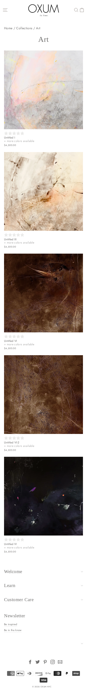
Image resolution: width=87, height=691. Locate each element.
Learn (10, 585)
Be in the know (13, 630)
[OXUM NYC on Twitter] (37, 662)
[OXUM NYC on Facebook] (30, 662)
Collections (24, 28)
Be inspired (10, 624)
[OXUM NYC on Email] (60, 662)
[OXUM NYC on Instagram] (52, 662)
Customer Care (19, 599)
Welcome (13, 571)
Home (8, 28)
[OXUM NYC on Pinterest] (45, 662)
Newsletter (14, 615)
